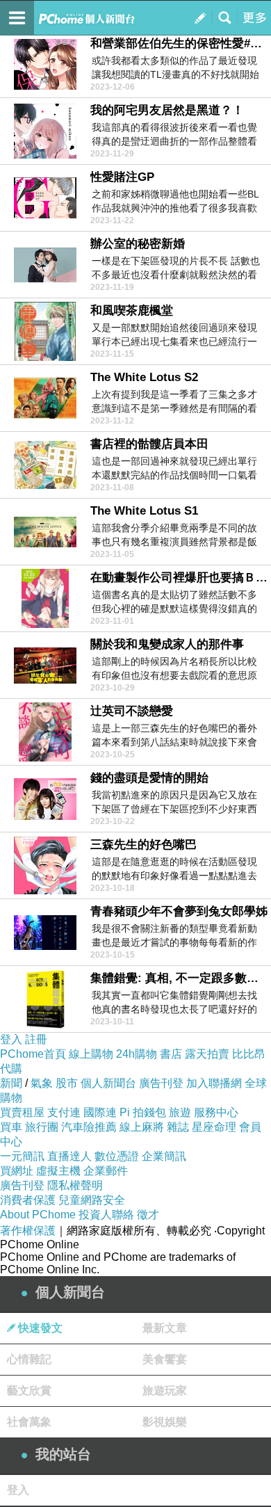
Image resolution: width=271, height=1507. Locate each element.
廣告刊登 (161, 1083)
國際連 (100, 1112)
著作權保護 (28, 1230)
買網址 (16, 1171)
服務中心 (216, 1112)
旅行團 (41, 1127)
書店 (171, 1054)
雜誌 (178, 1127)
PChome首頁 (33, 1054)
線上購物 (91, 1054)
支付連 (64, 1112)
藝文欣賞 (29, 1390)
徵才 (148, 1214)
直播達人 (69, 1156)
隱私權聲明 (75, 1185)
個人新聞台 (108, 1083)
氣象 (42, 1083)
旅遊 (180, 1112)
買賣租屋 (22, 1112)
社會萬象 (29, 1422)
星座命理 (214, 1127)
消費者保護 (28, 1200)
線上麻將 (142, 1127)
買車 (11, 1127)
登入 (11, 1039)
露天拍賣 (207, 1054)
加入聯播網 (214, 1083)
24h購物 (136, 1054)
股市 (67, 1083)
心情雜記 (29, 1359)
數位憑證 (117, 1156)
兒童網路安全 (91, 1200)
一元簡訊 (22, 1156)
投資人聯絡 (106, 1214)
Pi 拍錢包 (143, 1112)
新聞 (11, 1083)
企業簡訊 (164, 1156)
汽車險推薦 (89, 1127)
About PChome (38, 1214)
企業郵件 (105, 1171)
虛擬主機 (58, 1171)
